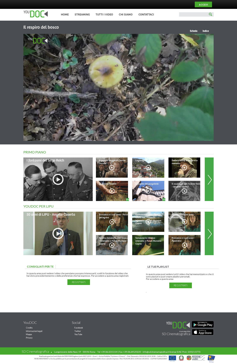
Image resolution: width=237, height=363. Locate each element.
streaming (82, 14)
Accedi (203, 4)
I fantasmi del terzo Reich (45, 160)
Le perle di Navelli (107, 184)
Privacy (29, 338)
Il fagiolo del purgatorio (146, 184)
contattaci (146, 14)
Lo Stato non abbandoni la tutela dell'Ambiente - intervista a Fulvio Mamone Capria (148, 219)
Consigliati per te (41, 266)
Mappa (29, 334)
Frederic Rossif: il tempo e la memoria (185, 162)
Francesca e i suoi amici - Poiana (183, 216)
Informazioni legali (34, 331)
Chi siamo (126, 14)
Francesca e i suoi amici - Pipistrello (183, 239)
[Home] (35, 16)
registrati (79, 282)
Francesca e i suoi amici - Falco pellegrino (113, 216)
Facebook (78, 328)
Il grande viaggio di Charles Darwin (112, 162)
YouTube (78, 334)
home (65, 14)
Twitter (77, 331)
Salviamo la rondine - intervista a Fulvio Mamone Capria (148, 241)
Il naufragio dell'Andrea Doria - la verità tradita (186, 185)
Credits (29, 328)
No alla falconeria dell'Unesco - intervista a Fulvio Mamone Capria (113, 241)
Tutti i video (104, 14)
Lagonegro (140, 160)
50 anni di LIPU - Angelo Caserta (51, 215)
